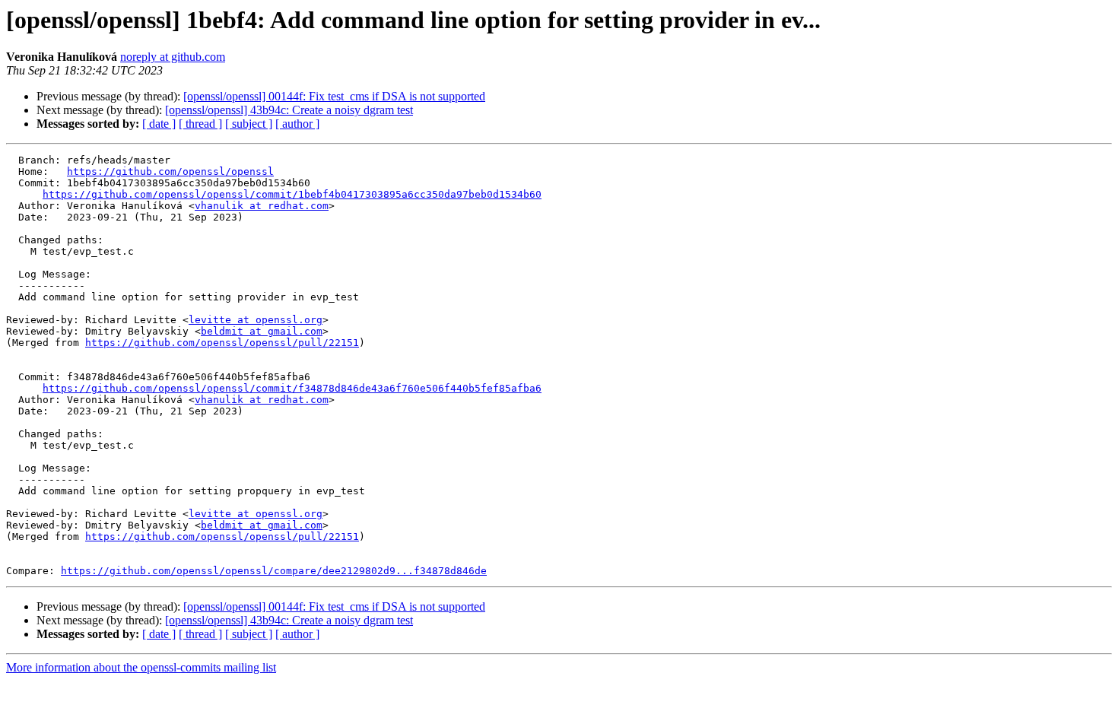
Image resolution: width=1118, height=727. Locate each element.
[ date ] (159, 123)
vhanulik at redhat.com (262, 205)
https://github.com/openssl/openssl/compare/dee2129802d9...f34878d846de (274, 570)
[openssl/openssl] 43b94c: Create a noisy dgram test (289, 109)
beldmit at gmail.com (261, 331)
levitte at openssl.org (255, 319)
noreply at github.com (172, 56)
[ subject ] (248, 123)
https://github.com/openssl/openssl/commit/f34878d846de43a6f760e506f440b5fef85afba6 (292, 388)
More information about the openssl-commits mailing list (141, 667)
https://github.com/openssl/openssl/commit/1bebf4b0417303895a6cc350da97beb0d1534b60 (292, 194)
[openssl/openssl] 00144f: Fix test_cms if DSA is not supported (334, 96)
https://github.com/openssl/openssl (170, 171)
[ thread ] (200, 123)
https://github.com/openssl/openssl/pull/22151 (222, 342)
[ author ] (297, 123)
